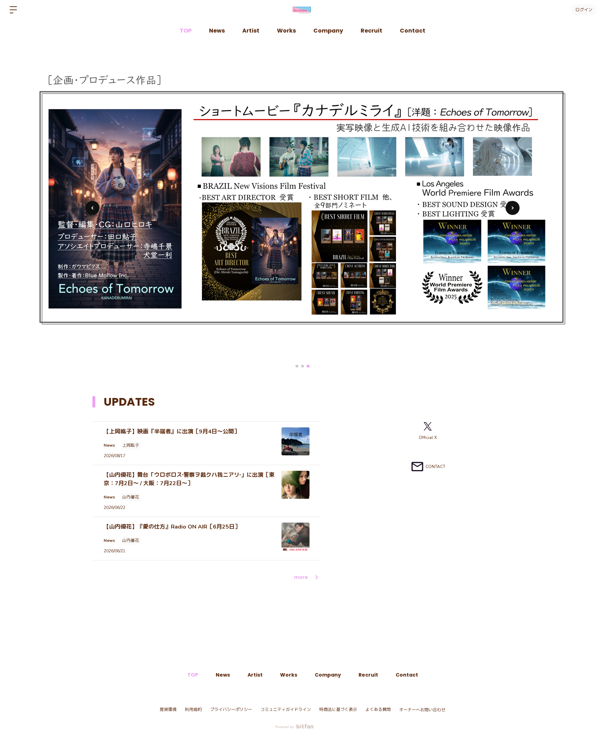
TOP (186, 31)
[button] (513, 208)
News (217, 31)
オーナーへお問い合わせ (422, 710)
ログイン (584, 10)
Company (328, 31)
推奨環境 (168, 709)
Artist (250, 31)
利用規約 (193, 709)
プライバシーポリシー (231, 709)
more (301, 577)
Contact (412, 31)
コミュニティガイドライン (285, 709)
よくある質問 (378, 709)
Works (286, 31)
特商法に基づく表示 (338, 709)
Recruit (371, 31)
